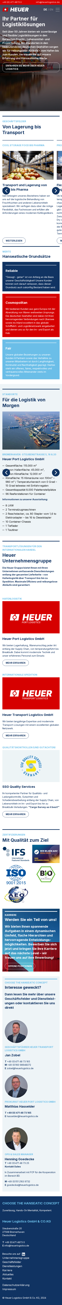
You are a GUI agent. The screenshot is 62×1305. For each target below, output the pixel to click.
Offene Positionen (20, 966)
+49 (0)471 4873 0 (13, 1242)
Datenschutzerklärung (15, 1285)
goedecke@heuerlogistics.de (23, 1185)
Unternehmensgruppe (15, 1257)
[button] (58, 9)
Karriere (7, 1270)
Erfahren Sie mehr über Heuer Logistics (25, 67)
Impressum (9, 1289)
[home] (15, 9)
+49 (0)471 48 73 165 (18, 1061)
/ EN (50, 9)
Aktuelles (8, 1274)
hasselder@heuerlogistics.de (22, 1116)
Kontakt (7, 1278)
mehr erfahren (15, 662)
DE (45, 9)
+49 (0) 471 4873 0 (12, 2)
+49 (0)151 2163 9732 (18, 1181)
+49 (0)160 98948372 (19, 1064)
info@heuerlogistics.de (48, 2)
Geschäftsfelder (11, 1262)
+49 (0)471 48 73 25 (18, 1163)
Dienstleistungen (12, 1266)
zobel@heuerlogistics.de (20, 1068)
